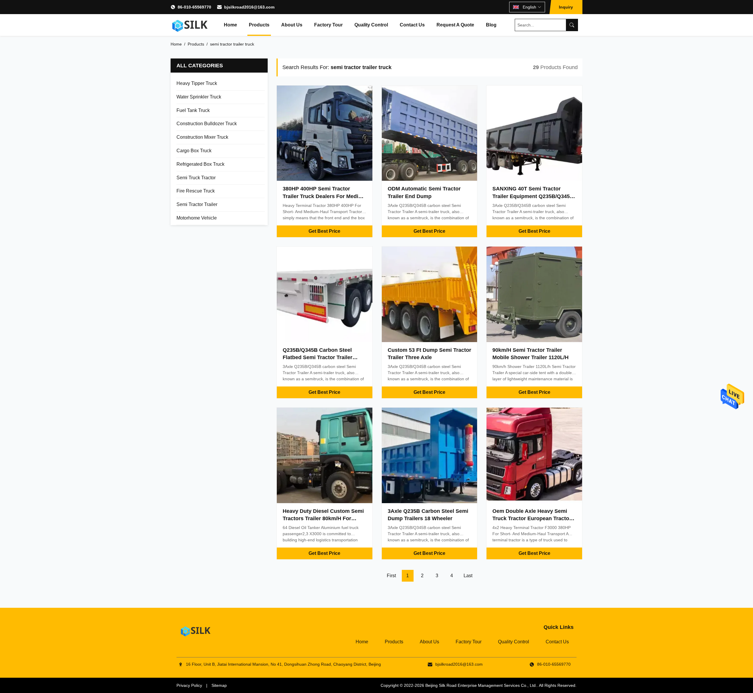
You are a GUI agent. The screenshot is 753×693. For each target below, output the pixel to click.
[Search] (572, 25)
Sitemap (219, 685)
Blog (491, 24)
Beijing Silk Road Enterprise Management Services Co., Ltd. (481, 685)
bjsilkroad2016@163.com (249, 7)
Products (259, 24)
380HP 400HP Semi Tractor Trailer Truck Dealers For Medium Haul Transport (324, 196)
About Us (291, 24)
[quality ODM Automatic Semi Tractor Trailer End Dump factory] (429, 133)
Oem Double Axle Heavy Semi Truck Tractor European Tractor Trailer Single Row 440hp (531, 518)
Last (468, 575)
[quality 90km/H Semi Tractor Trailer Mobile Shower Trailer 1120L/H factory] (534, 294)
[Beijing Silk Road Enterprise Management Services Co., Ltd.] (190, 25)
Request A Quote (455, 24)
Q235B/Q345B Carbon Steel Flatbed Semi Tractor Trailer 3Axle (317, 357)
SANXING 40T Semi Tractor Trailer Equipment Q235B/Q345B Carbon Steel (533, 196)
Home (230, 24)
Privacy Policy (189, 685)
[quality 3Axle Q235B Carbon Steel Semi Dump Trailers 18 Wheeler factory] (429, 455)
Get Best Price (324, 231)
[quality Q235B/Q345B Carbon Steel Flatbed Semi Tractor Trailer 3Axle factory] (324, 294)
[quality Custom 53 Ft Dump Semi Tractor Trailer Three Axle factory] (429, 294)
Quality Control (371, 24)
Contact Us (412, 24)
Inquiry (566, 7)
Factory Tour (328, 24)
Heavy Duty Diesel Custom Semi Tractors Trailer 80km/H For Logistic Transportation (323, 518)
